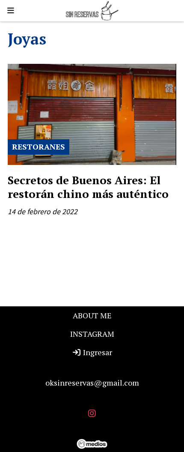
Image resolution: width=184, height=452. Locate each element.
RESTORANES (38, 146)
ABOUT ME (92, 315)
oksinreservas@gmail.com (92, 382)
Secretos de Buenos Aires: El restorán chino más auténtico (88, 187)
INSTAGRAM (92, 334)
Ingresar (96, 352)
